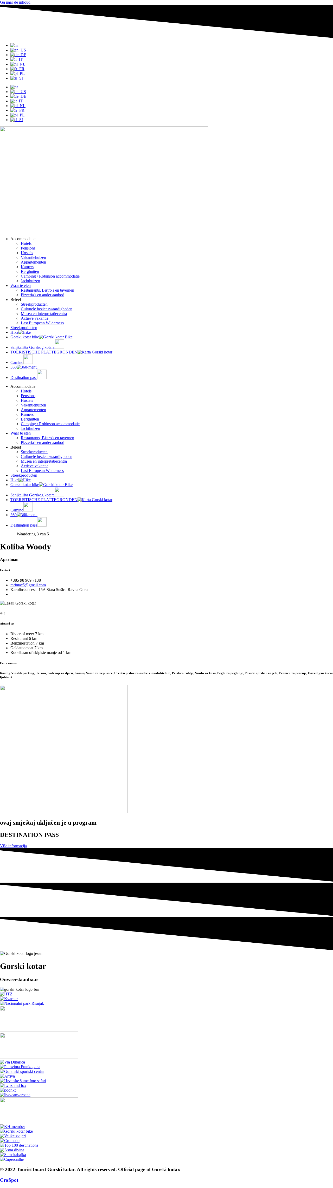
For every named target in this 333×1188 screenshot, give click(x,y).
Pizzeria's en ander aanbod (42, 295)
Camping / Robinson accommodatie (50, 276)
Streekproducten (34, 304)
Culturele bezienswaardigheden (46, 309)
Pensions (28, 248)
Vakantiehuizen (33, 257)
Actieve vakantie (34, 318)
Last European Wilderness (42, 323)
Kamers (27, 267)
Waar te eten (20, 285)
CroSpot (9, 1180)
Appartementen (33, 262)
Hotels (26, 243)
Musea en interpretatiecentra (44, 313)
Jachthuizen (30, 281)
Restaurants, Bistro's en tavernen (47, 290)
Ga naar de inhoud (15, 2)
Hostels (27, 253)
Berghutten (30, 271)
